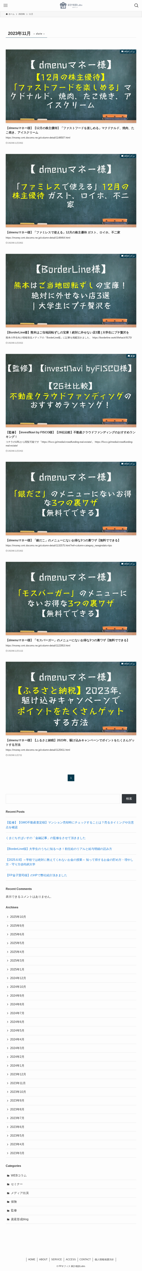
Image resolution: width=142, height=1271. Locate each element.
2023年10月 (18, 1091)
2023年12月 (18, 1074)
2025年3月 (17, 960)
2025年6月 (17, 934)
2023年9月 (17, 1100)
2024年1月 (17, 1065)
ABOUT (43, 1259)
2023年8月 (17, 1109)
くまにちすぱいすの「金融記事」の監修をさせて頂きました (46, 838)
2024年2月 (17, 1056)
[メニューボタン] (5, 5)
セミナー (17, 1184)
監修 (14, 1210)
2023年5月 (17, 1135)
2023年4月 (17, 1144)
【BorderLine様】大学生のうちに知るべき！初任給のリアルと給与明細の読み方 (59, 848)
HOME (31, 1259)
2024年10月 (18, 986)
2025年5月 (17, 943)
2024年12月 (18, 978)
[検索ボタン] (136, 5)
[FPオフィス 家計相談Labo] (71, 5)
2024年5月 (17, 1030)
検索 (129, 798)
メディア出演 (20, 1193)
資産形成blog (19, 1219)
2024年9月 (17, 995)
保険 (14, 1201)
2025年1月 (17, 969)
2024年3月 (17, 1048)
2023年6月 (17, 1126)
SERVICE (56, 1259)
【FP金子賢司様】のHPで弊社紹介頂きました (36, 875)
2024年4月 (17, 1039)
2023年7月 (17, 1118)
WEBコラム (19, 1175)
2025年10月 (18, 916)
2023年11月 (18, 1083)
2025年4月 (17, 951)
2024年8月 (17, 1004)
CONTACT (85, 1259)
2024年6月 (17, 1021)
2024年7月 (17, 1013)
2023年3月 (17, 1153)
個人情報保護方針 (104, 1259)
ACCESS (71, 1259)
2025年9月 (17, 925)
